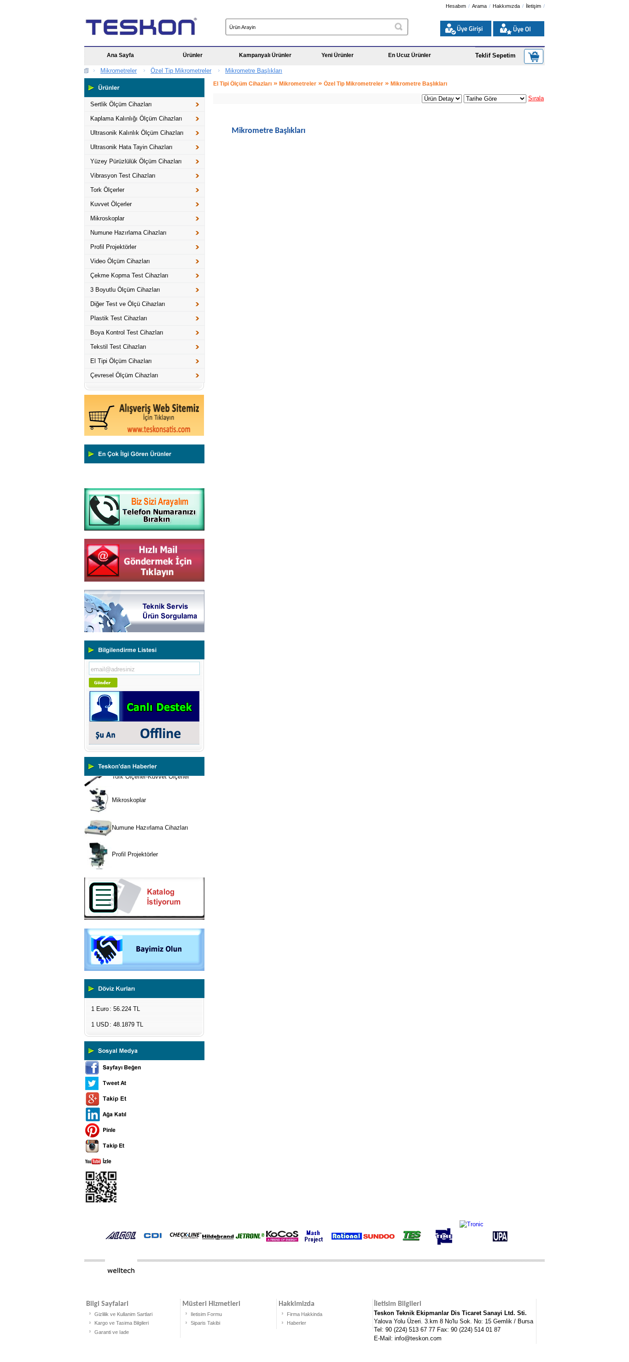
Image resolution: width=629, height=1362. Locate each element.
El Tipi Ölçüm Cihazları (121, 361)
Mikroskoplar (107, 218)
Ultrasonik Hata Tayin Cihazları (131, 147)
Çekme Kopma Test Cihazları (129, 275)
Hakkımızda (506, 6)
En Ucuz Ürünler (409, 55)
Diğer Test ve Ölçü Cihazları (127, 303)
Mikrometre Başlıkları (253, 70)
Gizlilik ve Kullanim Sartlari (123, 1314)
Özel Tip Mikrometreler (181, 70)
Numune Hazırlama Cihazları (128, 232)
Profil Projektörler (113, 246)
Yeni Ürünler (337, 55)
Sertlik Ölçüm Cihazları (121, 104)
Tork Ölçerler (107, 189)
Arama (479, 6)
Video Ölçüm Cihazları (120, 261)
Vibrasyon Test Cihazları (123, 175)
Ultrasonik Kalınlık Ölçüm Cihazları (137, 132)
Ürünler (193, 55)
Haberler (296, 1323)
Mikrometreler (118, 70)
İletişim (533, 6)
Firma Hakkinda (304, 1314)
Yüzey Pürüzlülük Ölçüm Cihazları (136, 161)
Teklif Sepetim (495, 55)
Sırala (536, 98)
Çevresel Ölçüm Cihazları (124, 375)
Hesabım (456, 6)
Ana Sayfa (120, 55)
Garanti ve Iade (111, 1332)
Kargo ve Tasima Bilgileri (121, 1323)
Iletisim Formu (206, 1314)
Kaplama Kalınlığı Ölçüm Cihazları (136, 118)
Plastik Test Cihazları (118, 318)
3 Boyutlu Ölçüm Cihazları (125, 289)
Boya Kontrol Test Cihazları (126, 332)
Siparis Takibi (205, 1323)
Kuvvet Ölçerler (111, 204)
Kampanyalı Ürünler (265, 55)
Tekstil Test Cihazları (118, 346)
